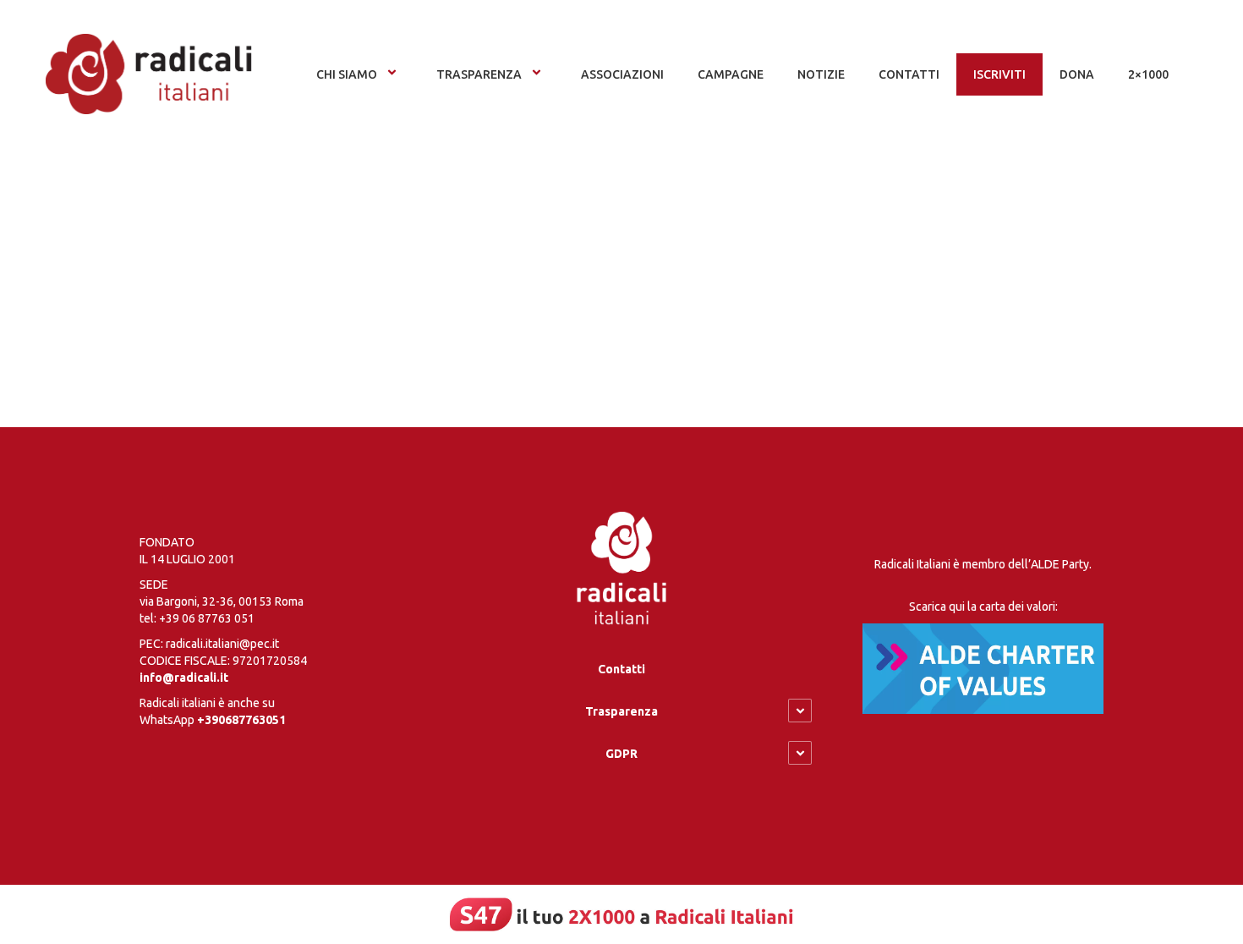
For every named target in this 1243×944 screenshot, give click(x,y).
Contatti (621, 669)
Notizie (821, 74)
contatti (909, 74)
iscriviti (999, 74)
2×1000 (1148, 74)
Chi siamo (346, 74)
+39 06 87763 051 (207, 618)
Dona (1077, 74)
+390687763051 (241, 720)
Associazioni (622, 74)
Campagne (731, 74)
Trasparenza (479, 74)
